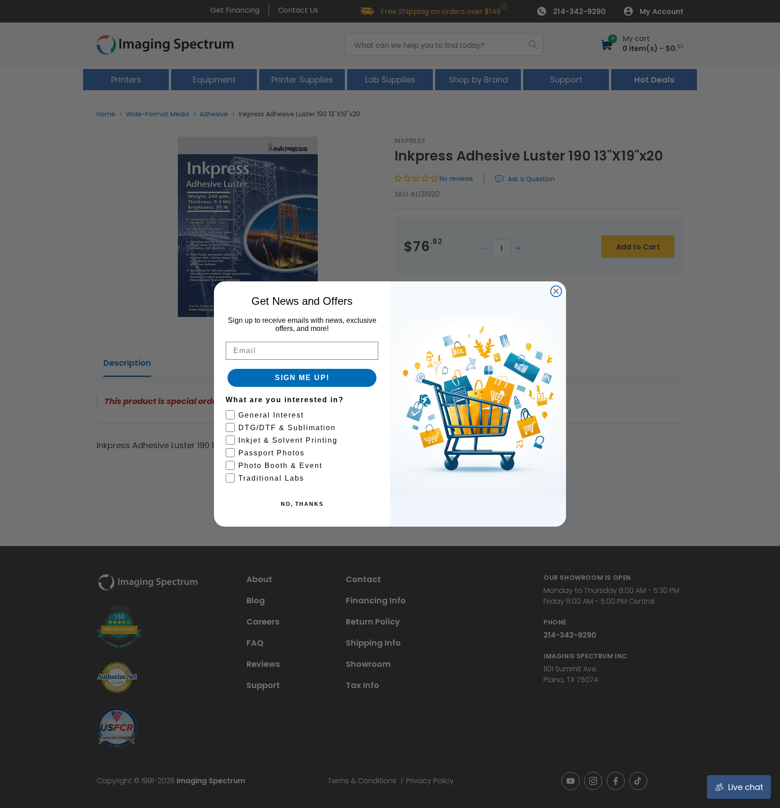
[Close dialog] (556, 291)
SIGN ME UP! (302, 377)
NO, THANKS (302, 504)
